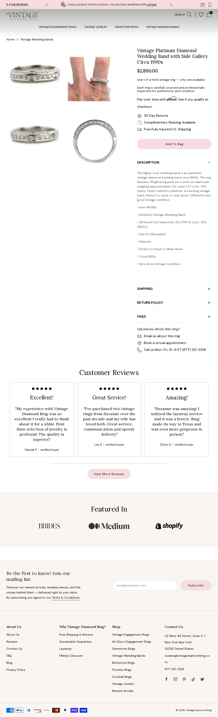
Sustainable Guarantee (75, 642)
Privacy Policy (16, 670)
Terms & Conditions (66, 597)
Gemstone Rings (126, 27)
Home (10, 39)
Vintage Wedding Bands (162, 27)
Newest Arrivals (122, 691)
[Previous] (47, 4)
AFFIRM (151, 4)
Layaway (65, 649)
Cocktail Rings (122, 677)
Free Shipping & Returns (76, 634)
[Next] (171, 4)
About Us (12, 634)
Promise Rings (122, 670)
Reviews (11, 642)
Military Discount (71, 656)
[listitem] (109, 4)
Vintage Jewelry (95, 27)
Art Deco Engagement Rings (131, 642)
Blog (9, 663)
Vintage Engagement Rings (58, 27)
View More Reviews (109, 474)
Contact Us (14, 649)
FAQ (9, 656)
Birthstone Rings (123, 663)
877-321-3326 (174, 669)
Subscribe (196, 585)
